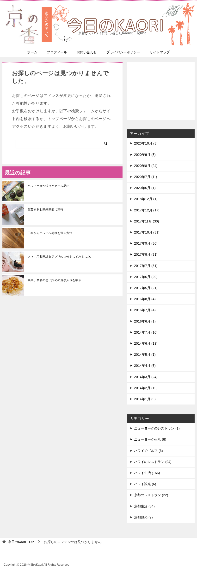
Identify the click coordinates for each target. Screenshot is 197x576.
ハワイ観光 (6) (145, 484)
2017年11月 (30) (146, 221)
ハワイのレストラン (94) (153, 462)
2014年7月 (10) (146, 332)
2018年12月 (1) (146, 199)
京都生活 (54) (144, 506)
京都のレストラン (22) (151, 495)
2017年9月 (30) (146, 243)
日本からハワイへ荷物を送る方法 (50, 233)
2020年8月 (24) (146, 166)
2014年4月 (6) (145, 365)
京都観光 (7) (143, 517)
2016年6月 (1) (145, 321)
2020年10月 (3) (146, 143)
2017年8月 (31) (146, 254)
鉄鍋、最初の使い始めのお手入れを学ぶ (54, 280)
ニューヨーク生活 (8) (150, 439)
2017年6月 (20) (146, 277)
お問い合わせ (87, 52)
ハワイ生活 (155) (147, 473)
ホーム (32, 52)
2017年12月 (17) (147, 210)
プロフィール (57, 52)
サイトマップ (160, 52)
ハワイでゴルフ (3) (148, 451)
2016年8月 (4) (145, 299)
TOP (21, 542)
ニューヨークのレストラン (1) (157, 428)
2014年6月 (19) (146, 343)
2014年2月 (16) (146, 388)
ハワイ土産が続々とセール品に (48, 186)
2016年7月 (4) (145, 310)
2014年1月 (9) (145, 399)
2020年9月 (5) (145, 155)
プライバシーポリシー (123, 52)
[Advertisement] (161, 91)
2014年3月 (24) (146, 377)
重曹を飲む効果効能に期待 (45, 209)
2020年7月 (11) (145, 177)
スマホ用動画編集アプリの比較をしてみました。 (60, 256)
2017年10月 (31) (147, 232)
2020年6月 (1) (145, 188)
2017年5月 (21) (146, 288)
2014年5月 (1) (145, 354)
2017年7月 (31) (146, 266)
